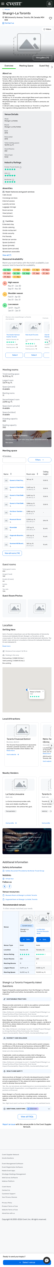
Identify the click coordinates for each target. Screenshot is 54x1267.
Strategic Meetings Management (14, 1174)
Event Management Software (12, 1163)
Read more (6, 646)
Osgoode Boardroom (17, 535)
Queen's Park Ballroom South (17, 503)
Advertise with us (8, 1213)
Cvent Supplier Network (10, 1154)
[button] (49, 341)
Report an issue (9, 1124)
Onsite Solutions (8, 1158)
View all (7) (7, 255)
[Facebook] (10, 886)
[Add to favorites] (50, 18)
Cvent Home (6, 1187)
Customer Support (8, 1194)
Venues (7, 9)
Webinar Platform (8, 1181)
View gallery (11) (42, 58)
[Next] (51, 66)
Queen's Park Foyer (17, 480)
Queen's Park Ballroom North (17, 495)
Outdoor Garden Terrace (17, 511)
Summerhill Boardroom (17, 543)
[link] (20, 785)
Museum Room (15, 519)
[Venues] (49, 3)
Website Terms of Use (10, 1210)
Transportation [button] (10, 811)
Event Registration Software (12, 1167)
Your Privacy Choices (9, 1197)
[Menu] (3, 4)
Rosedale (13, 527)
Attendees (7, 456)
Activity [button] (44, 811)
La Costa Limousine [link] (15, 794)
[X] (5, 886)
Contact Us (6, 1190)
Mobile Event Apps (8, 1170)
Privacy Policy (7, 1203)
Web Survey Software (10, 1178)
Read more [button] (11, 750)
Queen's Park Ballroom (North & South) (17, 487)
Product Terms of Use (10, 1206)
